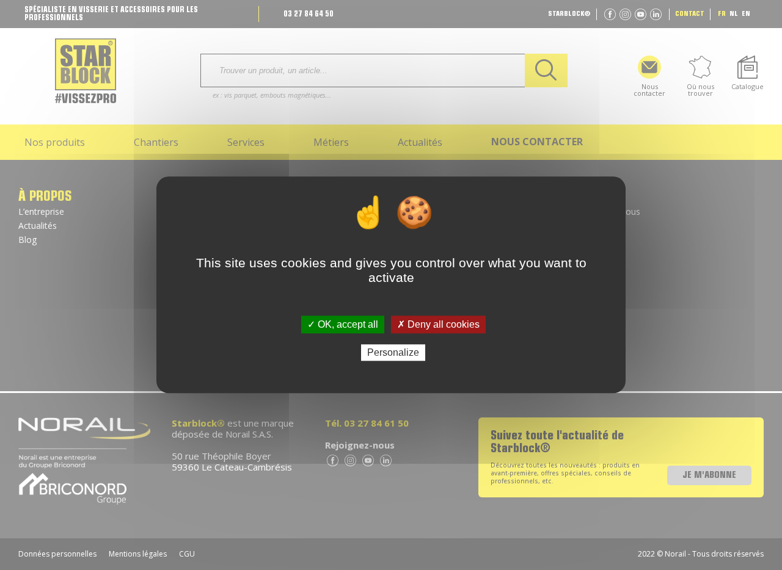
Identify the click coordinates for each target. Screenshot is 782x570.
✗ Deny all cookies (438, 324)
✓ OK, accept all (342, 324)
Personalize (393, 353)
